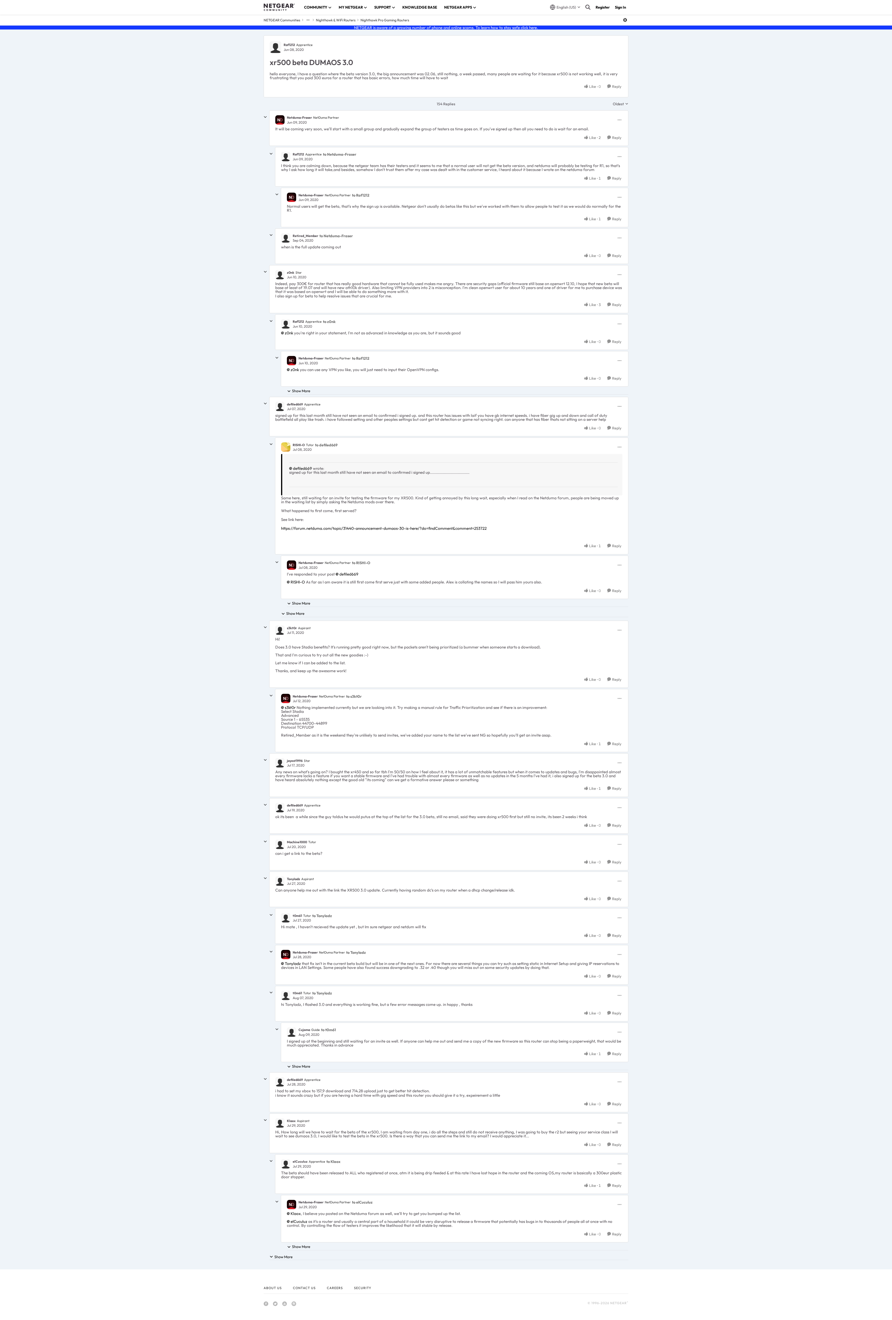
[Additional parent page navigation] (308, 20)
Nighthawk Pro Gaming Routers (385, 20)
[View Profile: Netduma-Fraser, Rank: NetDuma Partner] (280, 120)
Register (603, 7)
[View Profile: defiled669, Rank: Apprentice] (280, 406)
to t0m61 (328, 1030)
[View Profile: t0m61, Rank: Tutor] (285, 917)
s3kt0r (292, 628)
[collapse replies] (265, 117)
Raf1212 (289, 44)
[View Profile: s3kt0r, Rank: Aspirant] (280, 630)
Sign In (620, 7)
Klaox (291, 1120)
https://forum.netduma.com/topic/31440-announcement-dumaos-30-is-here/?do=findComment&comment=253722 (384, 528)
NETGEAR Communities (282, 20)
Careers (335, 1288)
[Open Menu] (625, 20)
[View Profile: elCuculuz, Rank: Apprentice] (285, 1164)
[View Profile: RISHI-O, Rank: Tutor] (285, 447)
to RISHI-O (361, 563)
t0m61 (297, 915)
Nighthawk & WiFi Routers (335, 20)
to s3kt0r (354, 696)
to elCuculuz (362, 1202)
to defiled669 (326, 445)
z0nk (290, 272)
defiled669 (295, 404)
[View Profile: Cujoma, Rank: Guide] (291, 1032)
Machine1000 (297, 842)
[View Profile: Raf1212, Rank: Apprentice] (275, 47)
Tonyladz (293, 879)
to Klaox (333, 1161)
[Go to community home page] (279, 7)
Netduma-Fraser (299, 117)
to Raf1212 (360, 195)
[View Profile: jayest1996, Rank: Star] (280, 762)
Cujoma (304, 1029)
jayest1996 (295, 760)
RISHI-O (299, 445)
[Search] (588, 7)
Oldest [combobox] (620, 104)
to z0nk (329, 321)
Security (362, 1288)
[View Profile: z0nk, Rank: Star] (280, 274)
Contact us (304, 1288)
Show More (301, 390)
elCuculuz (300, 1161)
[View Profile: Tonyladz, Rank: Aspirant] (280, 881)
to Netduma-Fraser (339, 154)
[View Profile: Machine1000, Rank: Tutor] (280, 844)
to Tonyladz (322, 916)
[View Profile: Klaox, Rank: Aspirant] (280, 1123)
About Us (273, 1288)
